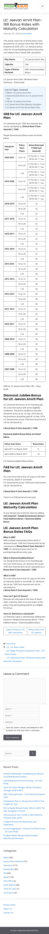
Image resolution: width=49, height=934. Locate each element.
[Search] (32, 753)
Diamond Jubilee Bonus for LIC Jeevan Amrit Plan (24, 97)
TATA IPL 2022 (9, 888)
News (5, 877)
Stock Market (9, 885)
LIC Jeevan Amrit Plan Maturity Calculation (23, 104)
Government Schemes (13, 861)
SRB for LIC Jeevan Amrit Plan (18, 93)
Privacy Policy (9, 904)
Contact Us (8, 912)
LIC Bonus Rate (17, 647)
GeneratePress (32, 930)
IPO (5, 873)
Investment (8, 869)
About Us (7, 908)
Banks (6, 857)
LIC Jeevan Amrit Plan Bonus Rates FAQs (23, 107)
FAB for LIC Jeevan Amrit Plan (18, 101)
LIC (7, 647)
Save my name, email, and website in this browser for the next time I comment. (24, 729)
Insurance (10, 643)
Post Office (8, 881)
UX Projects (8, 892)
